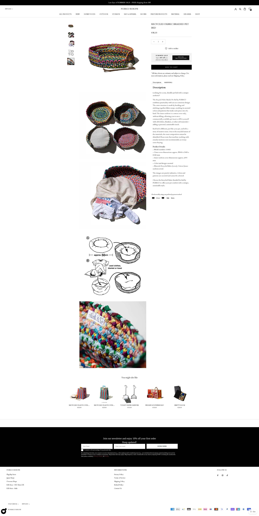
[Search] (240, 9)
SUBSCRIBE (162, 446)
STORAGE (116, 14)
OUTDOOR (103, 14)
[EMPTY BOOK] (179, 393)
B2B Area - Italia (12, 488)
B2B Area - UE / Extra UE (15, 485)
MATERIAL (175, 14)
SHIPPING (168, 82)
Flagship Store (11, 474)
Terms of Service (119, 478)
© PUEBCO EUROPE (14, 510)
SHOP (197, 14)
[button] (250, 9)
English (8, 9)
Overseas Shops (12, 481)
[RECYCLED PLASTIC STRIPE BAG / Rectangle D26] (79, 393)
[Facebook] (218, 475)
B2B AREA (187, 14)
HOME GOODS (89, 14)
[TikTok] (227, 475)
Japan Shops (10, 478)
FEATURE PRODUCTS (159, 14)
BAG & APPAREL (130, 14)
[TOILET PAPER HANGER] (129, 393)
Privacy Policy (98, 456)
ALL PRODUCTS (65, 14)
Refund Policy (118, 485)
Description (157, 82)
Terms (107, 456)
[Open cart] (245, 9)
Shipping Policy (119, 481)
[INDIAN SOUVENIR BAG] (154, 393)
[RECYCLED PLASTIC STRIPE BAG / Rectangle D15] (104, 393)
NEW (78, 14)
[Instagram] (222, 475)
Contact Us (118, 488)
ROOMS (143, 14)
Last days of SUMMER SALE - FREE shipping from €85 (129, 2)
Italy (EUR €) (12, 504)
